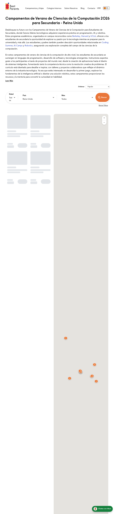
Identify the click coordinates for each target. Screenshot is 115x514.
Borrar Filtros (103, 105)
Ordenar (81, 87)
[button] (11, 97)
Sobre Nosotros (70, 8)
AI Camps (18, 46)
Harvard (84, 36)
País (24, 95)
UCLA (93, 36)
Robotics (29, 46)
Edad (11, 94)
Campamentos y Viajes (34, 8)
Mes (63, 95)
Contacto (91, 8)
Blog (82, 8)
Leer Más (9, 81)
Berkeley (76, 36)
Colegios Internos (54, 8)
